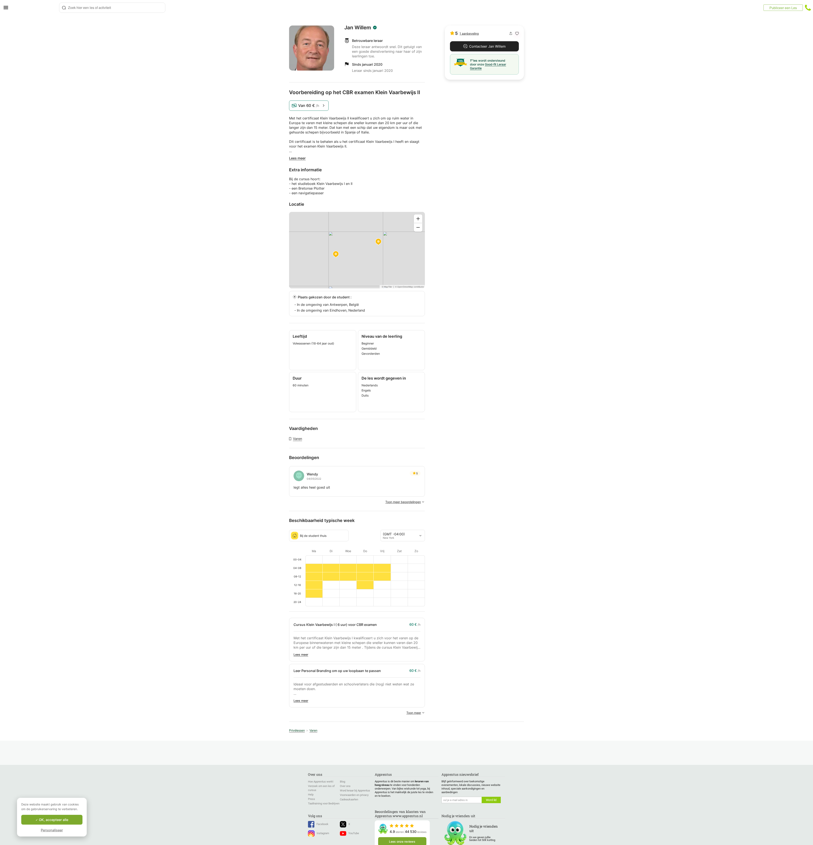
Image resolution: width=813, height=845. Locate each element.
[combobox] (112, 8)
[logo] (35, 7)
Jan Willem (357, 28)
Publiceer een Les (783, 7)
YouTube (353, 833)
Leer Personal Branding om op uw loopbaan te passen (337, 671)
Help (311, 794)
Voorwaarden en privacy (354, 795)
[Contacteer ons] (808, 8)
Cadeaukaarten (349, 799)
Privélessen (297, 730)
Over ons (345, 786)
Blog (342, 781)
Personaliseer (52, 830)
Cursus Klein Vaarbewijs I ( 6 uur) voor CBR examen (335, 624)
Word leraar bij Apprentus (355, 790)
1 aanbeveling (469, 33)
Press (311, 799)
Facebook (322, 824)
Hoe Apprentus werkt (320, 781)
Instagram (323, 833)
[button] (517, 33)
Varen (297, 439)
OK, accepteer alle (53, 820)
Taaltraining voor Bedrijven (323, 803)
